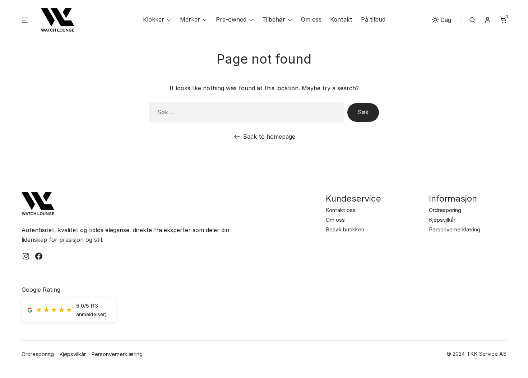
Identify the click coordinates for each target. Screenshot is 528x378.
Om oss (311, 19)
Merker (190, 19)
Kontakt (341, 19)
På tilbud (373, 19)
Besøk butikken (345, 229)
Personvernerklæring (454, 229)
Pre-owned (231, 19)
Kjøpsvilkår (442, 219)
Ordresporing (445, 210)
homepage (281, 136)
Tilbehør (273, 19)
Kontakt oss (341, 210)
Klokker (153, 19)
